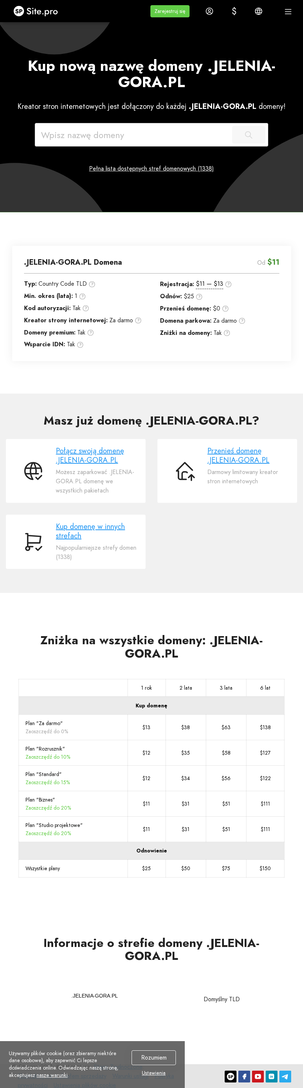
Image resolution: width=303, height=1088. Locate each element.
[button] (170, 11)
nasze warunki (52, 1075)
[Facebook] (244, 1076)
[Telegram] (285, 1076)
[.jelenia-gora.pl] (95, 995)
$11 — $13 (209, 283)
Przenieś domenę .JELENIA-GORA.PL (238, 455)
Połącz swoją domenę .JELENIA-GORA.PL (90, 455)
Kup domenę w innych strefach (90, 531)
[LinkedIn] (272, 1076)
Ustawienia (154, 1073)
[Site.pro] (230, 1076)
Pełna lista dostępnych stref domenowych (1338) (151, 168)
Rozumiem (154, 1057)
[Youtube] (258, 1076)
